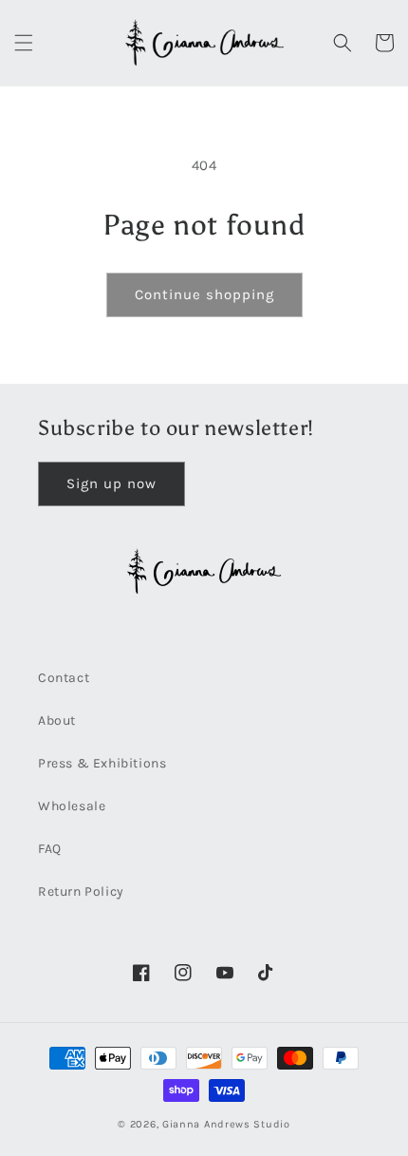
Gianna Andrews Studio (226, 1124)
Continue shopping (204, 294)
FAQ (50, 849)
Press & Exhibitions (102, 763)
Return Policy (81, 891)
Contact (63, 678)
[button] (24, 43)
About (57, 720)
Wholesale (71, 806)
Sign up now (111, 483)
